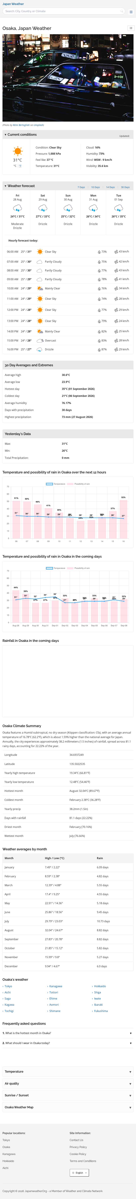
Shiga (97, 992)
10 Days (95, 187)
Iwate (97, 998)
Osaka (6, 1147)
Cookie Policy (78, 1154)
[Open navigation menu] (131, 11)
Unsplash (38, 125)
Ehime (53, 998)
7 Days (81, 187)
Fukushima (101, 1011)
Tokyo (8, 986)
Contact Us (76, 1140)
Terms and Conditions (83, 1161)
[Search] (122, 11)
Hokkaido (100, 986)
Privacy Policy (78, 1147)
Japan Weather (13, 3)
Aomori (54, 1004)
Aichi (8, 992)
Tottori (53, 992)
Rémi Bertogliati (21, 125)
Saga (8, 998)
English (79, 1173)
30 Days (125, 187)
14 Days (110, 187)
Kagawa (9, 1004)
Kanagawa (55, 986)
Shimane (54, 1011)
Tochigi (9, 1011)
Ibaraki (98, 1004)
